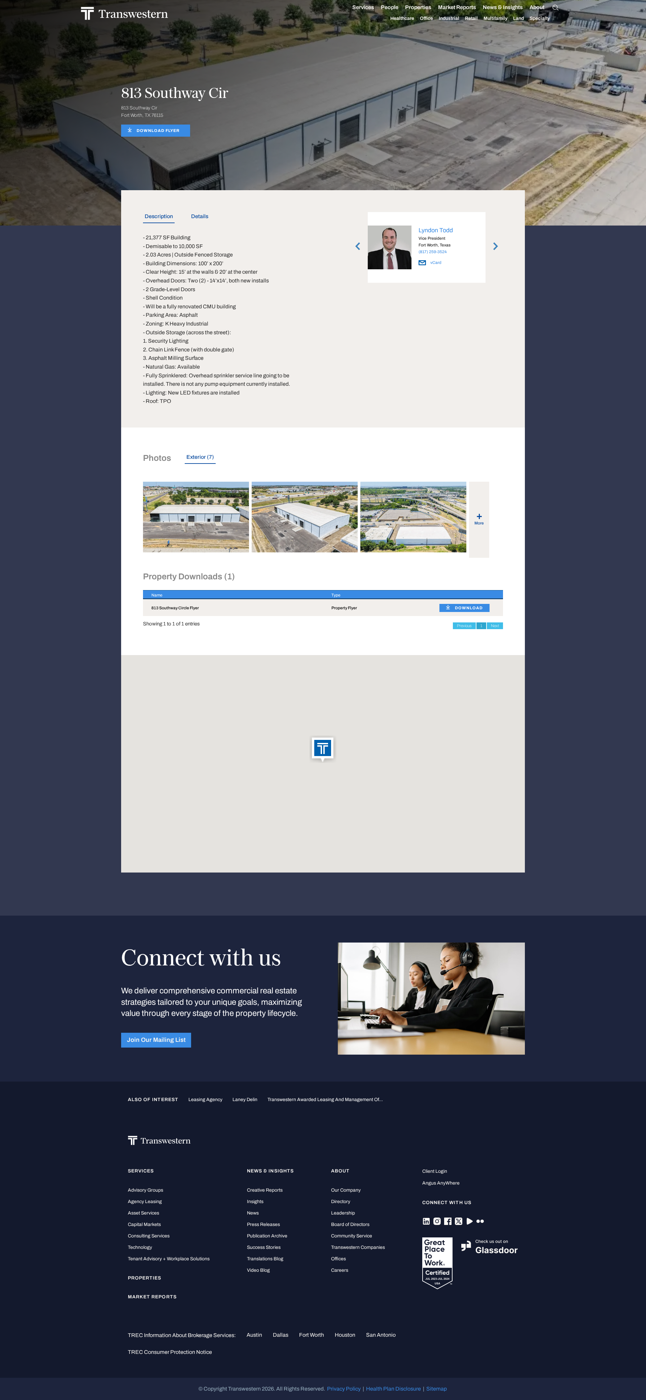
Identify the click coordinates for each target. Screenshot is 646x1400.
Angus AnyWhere (441, 1183)
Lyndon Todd (436, 230)
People (389, 7)
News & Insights (503, 7)
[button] (323, 750)
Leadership (343, 1213)
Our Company (346, 1190)
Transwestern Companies (358, 1247)
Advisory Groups (145, 1190)
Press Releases (263, 1224)
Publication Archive (267, 1235)
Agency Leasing (145, 1201)
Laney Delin (244, 1099)
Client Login (434, 1171)
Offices (338, 1258)
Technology (140, 1247)
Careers (339, 1270)
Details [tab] (199, 216)
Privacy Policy (344, 1389)
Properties (418, 7)
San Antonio (381, 1335)
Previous (464, 625)
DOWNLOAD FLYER (158, 130)
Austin (254, 1335)
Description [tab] (159, 216)
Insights (255, 1201)
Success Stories (264, 1247)
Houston (345, 1335)
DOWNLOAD (469, 608)
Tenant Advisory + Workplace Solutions (169, 1258)
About (537, 7)
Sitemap (436, 1389)
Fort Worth (311, 1335)
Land (518, 18)
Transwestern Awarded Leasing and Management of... (325, 1099)
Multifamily (495, 18)
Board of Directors (350, 1224)
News (253, 1213)
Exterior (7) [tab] (200, 457)
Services (363, 7)
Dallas (280, 1335)
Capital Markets (144, 1224)
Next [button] (495, 246)
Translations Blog (265, 1258)
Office (426, 18)
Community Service (351, 1235)
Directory (340, 1201)
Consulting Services (149, 1235)
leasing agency (205, 1099)
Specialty (540, 18)
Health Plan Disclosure (393, 1389)
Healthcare (402, 18)
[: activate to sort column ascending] (467, 594)
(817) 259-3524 (433, 251)
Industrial (449, 18)
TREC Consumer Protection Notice (170, 1352)
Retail (471, 18)
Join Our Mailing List (156, 1040)
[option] (427, 248)
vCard (435, 262)
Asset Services (143, 1213)
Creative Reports (265, 1190)
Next (495, 625)
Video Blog (258, 1270)
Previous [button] (357, 246)
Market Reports (457, 7)
